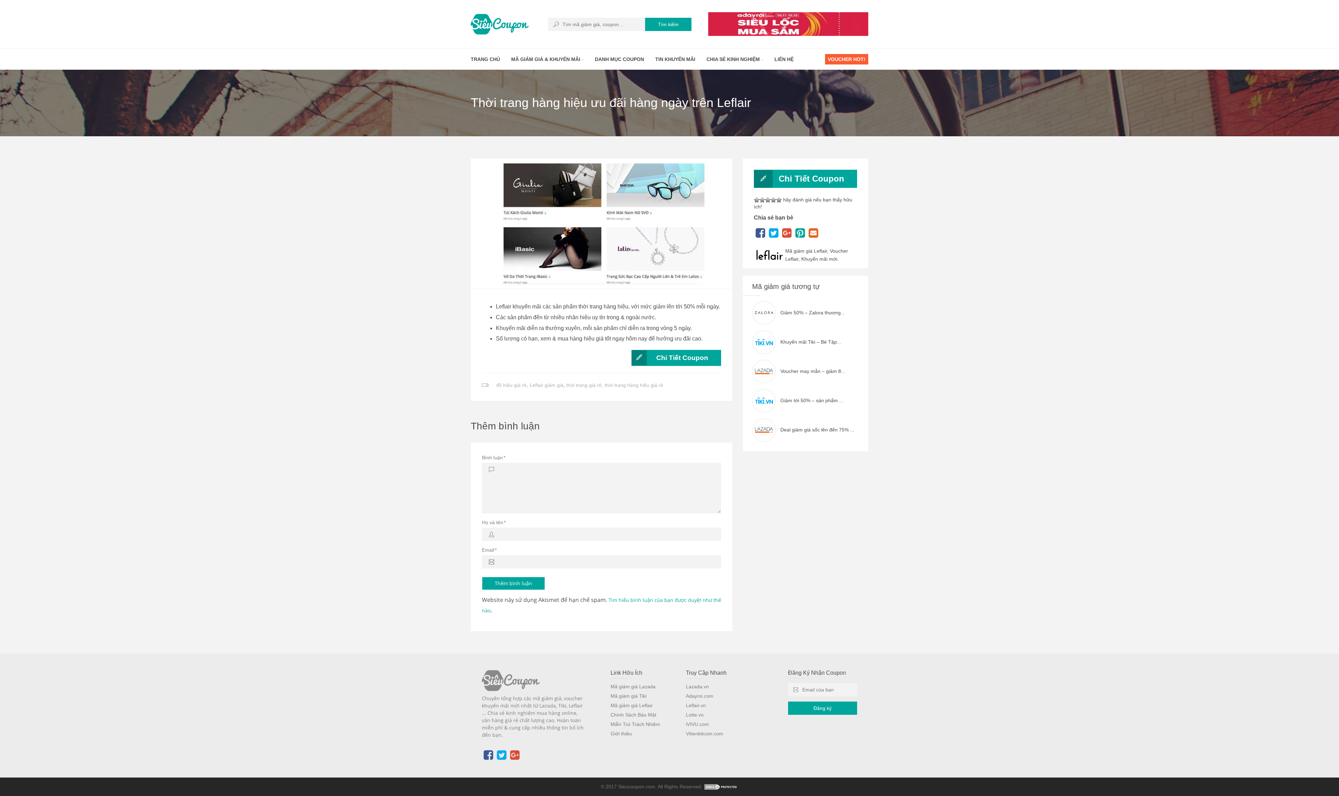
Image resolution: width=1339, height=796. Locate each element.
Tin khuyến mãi (675, 59)
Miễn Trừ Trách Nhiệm (635, 724)
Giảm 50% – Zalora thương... (812, 312)
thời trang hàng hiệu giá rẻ (634, 385)
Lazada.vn (697, 686)
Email (489, 550)
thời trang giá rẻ (584, 385)
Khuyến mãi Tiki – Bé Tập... (810, 342)
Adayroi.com (699, 696)
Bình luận (493, 457)
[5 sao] (779, 200)
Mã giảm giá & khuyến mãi (546, 59)
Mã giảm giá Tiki (628, 696)
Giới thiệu (621, 733)
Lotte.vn (695, 715)
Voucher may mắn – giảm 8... (812, 371)
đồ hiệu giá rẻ (511, 385)
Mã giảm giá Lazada (633, 686)
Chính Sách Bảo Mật (633, 715)
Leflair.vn (696, 705)
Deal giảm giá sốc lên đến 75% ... (817, 430)
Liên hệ (784, 59)
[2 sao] (762, 200)
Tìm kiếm (668, 24)
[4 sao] (773, 200)
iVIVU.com (697, 724)
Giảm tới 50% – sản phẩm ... (812, 400)
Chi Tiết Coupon (682, 357)
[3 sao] (768, 200)
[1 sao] (756, 200)
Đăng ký (823, 708)
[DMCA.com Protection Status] (721, 786)
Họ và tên (494, 522)
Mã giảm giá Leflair (632, 705)
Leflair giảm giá (546, 385)
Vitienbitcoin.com (704, 733)
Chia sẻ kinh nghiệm (733, 59)
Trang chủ (485, 59)
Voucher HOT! (846, 59)
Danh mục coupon (619, 59)
